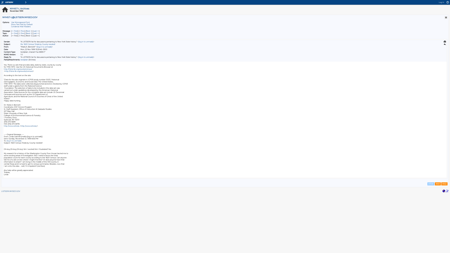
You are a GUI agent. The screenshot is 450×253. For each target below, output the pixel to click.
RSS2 (444, 184)
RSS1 (438, 184)
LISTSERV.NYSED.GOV (10, 191)
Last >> (36, 31)
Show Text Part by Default (22, 24)
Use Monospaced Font (20, 22)
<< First (15, 31)
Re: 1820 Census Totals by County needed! (38, 44)
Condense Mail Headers (21, 27)
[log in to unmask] (85, 42)
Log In (441, 2)
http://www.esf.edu (11, 126)
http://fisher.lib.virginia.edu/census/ (18, 69)
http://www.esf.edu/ (29, 126)
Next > (29, 31)
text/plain (24, 60)
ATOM (430, 184)
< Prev (21, 31)
